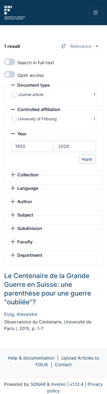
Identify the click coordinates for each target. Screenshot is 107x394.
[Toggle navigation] (96, 12)
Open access (30, 75)
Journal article (30, 94)
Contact (63, 364)
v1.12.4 (76, 384)
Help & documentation (31, 358)
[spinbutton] (32, 146)
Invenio (58, 384)
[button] (30, 85)
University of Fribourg (37, 118)
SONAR (38, 384)
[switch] (9, 62)
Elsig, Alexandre (20, 314)
